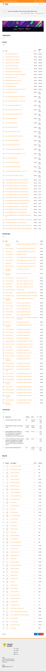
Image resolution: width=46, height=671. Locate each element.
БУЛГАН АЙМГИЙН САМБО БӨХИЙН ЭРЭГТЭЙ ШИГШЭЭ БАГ (18, 200)
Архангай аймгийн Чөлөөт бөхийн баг (13, 62)
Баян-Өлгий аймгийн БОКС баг (11, 92)
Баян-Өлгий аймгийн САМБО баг (12, 118)
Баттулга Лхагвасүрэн (10, 376)
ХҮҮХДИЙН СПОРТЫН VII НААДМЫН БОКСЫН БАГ (27, 292)
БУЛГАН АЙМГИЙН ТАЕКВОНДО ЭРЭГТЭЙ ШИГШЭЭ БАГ (17, 206)
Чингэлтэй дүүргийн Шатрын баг (23, 322)
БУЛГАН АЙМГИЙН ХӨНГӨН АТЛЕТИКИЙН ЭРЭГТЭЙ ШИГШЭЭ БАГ (19, 219)
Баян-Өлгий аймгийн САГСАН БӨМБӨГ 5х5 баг (14, 149)
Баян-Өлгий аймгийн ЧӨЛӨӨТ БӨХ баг (13, 131)
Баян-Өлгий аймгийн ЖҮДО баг (11, 158)
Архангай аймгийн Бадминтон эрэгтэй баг (14, 80)
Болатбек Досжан (13, 512)
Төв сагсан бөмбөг (20, 289)
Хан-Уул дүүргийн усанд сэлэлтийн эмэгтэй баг (26, 263)
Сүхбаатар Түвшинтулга (15, 472)
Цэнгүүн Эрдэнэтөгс (10, 280)
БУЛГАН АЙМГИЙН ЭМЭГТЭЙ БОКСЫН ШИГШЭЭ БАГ (16, 209)
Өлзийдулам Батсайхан (10, 341)
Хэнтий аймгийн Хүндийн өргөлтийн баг (24, 325)
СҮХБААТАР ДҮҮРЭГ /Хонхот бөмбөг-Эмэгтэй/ (26, 248)
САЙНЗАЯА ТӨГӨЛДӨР (15, 482)
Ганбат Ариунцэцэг (14, 588)
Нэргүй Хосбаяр (9, 347)
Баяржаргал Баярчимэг (14, 535)
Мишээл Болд (8, 322)
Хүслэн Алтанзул (9, 303)
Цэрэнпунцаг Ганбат (14, 601)
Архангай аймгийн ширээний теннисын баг (14, 71)
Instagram (17, 650)
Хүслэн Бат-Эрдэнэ (9, 257)
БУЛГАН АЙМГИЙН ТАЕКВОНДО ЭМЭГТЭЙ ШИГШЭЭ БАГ (17, 203)
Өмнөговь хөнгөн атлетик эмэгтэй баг (24, 273)
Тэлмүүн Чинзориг (9, 260)
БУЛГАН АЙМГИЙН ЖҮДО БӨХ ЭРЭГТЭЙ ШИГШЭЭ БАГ (17, 185)
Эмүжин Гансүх (8, 263)
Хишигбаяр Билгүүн (14, 529)
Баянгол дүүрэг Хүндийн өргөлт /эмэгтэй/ (25, 280)
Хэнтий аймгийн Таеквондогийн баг (23, 329)
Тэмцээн (32, 13)
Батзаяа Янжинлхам (14, 538)
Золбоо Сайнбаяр (9, 292)
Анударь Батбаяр (9, 283)
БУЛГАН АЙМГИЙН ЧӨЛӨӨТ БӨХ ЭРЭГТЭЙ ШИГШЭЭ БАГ (17, 194)
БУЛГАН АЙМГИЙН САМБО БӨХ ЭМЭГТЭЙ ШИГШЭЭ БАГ (17, 197)
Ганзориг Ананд (13, 502)
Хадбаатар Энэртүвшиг (14, 489)
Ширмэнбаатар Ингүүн (14, 505)
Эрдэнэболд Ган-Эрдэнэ (15, 499)
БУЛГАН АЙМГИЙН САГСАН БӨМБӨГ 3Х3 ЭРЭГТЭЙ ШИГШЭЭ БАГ (19, 228)
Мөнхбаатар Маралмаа (14, 562)
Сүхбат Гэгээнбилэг (14, 548)
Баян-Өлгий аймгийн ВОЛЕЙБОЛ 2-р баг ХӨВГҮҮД (15, 96)
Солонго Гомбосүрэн (10, 332)
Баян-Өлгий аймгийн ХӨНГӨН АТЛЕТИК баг (14, 136)
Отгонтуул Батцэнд (9, 254)
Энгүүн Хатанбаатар (9, 350)
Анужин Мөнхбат (9, 314)
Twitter (16, 652)
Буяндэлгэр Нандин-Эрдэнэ (15, 542)
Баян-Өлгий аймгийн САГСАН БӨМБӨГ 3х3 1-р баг (15, 153)
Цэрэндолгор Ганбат (10, 353)
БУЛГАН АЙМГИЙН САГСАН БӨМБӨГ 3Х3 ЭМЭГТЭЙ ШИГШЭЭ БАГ (19, 225)
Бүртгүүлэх (41, 1)
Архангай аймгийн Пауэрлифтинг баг (13, 68)
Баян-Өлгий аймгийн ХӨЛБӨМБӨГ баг (13, 140)
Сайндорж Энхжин (13, 575)
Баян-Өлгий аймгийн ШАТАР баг (12, 127)
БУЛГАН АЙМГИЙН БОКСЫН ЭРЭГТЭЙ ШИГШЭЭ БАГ (16, 212)
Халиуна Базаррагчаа (10, 248)
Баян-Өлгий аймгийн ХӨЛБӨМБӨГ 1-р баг (14, 109)
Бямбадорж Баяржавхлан (15, 598)
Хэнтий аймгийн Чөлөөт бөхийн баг (23, 355)
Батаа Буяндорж (13, 522)
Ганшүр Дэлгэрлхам (9, 373)
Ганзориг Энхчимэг (14, 585)
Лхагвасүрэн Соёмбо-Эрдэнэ (16, 495)
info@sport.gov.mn (15, 1)
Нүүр (22, 13)
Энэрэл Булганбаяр (9, 305)
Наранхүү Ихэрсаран (14, 571)
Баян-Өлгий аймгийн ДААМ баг (11, 123)
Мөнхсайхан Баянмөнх (10, 379)
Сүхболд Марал (13, 558)
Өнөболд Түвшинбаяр (10, 392)
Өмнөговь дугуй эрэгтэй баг (22, 278)
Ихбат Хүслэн (13, 509)
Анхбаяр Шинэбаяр (14, 476)
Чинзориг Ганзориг (9, 335)
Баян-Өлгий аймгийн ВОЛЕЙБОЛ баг (12, 162)
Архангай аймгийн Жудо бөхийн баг (12, 59)
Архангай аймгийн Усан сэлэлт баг (12, 83)
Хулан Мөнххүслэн (14, 525)
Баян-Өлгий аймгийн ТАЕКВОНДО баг (13, 144)
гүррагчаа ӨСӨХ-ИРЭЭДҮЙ (15, 466)
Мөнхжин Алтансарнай (10, 366)
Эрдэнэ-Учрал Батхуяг (10, 355)
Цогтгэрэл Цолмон (14, 621)
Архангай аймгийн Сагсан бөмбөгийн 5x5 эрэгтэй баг (16, 89)
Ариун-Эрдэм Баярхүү (10, 400)
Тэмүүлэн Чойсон (9, 386)
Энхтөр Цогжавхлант (14, 519)
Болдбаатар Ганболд (10, 295)
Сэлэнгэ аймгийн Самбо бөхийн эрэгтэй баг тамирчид (27, 295)
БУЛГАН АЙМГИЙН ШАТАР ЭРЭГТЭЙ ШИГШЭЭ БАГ (16, 222)
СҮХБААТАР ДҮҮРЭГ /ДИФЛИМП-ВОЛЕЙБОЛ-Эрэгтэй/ (27, 244)
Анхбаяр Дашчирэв (14, 618)
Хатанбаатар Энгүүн (14, 578)
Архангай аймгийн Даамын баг (11, 54)
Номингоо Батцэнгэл (10, 266)
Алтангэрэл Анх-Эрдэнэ (15, 595)
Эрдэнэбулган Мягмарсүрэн (15, 565)
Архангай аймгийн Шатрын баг (11, 77)
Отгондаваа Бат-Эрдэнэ (15, 605)
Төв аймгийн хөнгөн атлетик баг (23, 269)
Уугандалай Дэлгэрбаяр (15, 624)
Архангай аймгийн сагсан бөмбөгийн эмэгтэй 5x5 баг (16, 74)
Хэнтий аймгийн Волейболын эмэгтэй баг (25, 341)
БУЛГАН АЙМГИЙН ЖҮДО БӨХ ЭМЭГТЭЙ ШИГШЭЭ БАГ (17, 182)
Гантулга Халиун (13, 532)
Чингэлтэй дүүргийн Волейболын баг (24, 303)
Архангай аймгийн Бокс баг (11, 86)
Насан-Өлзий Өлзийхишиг (15, 515)
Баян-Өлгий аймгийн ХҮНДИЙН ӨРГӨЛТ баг (14, 114)
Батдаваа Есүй (13, 628)
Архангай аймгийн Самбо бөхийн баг (12, 56)
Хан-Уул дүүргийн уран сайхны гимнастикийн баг (19, 614)
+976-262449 (6, 1)
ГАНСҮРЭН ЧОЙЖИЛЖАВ (15, 492)
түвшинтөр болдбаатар (14, 479)
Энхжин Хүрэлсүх (9, 251)
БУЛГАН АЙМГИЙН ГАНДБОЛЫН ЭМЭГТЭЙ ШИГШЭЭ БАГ (17, 188)
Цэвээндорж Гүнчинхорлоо (15, 545)
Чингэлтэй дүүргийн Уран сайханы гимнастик (19, 611)
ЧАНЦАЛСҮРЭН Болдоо (10, 344)
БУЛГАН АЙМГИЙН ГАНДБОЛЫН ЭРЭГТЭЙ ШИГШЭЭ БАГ (17, 191)
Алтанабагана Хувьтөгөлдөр (15, 469)
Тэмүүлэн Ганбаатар (9, 329)
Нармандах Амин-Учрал (15, 486)
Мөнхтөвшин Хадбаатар (10, 289)
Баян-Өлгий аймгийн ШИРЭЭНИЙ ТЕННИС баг (14, 175)
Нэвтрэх (35, 1)
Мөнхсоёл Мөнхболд (10, 278)
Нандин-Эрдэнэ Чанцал (10, 317)
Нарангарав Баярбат (9, 311)
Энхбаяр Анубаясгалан (14, 555)
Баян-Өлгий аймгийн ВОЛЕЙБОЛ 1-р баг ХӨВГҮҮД (15, 101)
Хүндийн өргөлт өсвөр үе (21, 254)
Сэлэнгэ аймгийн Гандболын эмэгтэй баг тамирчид (27, 257)
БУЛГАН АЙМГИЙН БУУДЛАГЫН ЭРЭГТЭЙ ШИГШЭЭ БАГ (17, 180)
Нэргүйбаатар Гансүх (10, 338)
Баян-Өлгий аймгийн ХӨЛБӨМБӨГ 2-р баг (14, 105)
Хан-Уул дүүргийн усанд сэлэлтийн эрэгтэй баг (26, 260)
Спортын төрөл (27, 13)
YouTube (16, 654)
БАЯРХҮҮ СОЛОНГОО (14, 591)
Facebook (17, 648)
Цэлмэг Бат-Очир (9, 308)
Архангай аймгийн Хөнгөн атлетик (12, 65)
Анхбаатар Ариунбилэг (10, 389)
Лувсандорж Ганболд (10, 363)
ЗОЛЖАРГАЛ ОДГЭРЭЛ (15, 552)
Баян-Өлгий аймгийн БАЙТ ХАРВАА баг (13, 166)
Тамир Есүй (12, 581)
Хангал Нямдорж (9, 286)
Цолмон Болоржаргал (14, 568)
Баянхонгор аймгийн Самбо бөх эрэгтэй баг (25, 298)
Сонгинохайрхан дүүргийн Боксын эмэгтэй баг (26, 251)
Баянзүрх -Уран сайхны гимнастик (16, 608)
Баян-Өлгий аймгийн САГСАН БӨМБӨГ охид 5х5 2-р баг (16, 171)
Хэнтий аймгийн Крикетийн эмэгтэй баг (24, 353)
